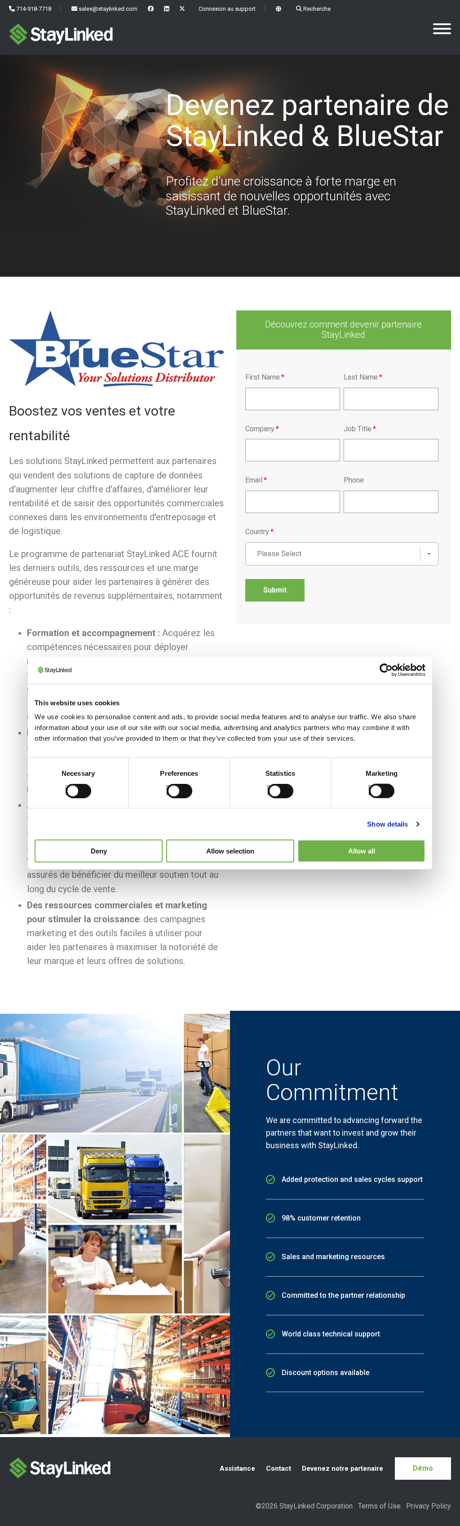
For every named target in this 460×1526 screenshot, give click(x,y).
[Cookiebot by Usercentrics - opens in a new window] (386, 670)
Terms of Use (379, 1506)
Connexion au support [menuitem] (226, 8)
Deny (99, 851)
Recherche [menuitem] (316, 8)
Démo (423, 1468)
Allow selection (230, 851)
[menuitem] (151, 8)
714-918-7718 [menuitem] (33, 8)
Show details (387, 823)
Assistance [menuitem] (237, 1468)
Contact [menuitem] (278, 1468)
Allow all (361, 851)
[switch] (177, 790)
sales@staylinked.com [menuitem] (107, 8)
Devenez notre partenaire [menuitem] (342, 1468)
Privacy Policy (428, 1506)
